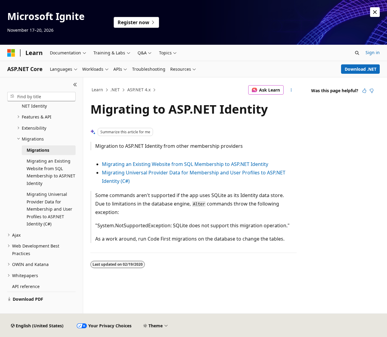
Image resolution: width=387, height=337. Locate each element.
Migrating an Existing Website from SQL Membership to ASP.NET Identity (185, 164)
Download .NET (360, 69)
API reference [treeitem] (26, 286)
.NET (115, 89)
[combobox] (41, 97)
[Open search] (357, 52)
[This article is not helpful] (371, 90)
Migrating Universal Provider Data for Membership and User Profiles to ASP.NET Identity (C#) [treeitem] (49, 209)
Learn (97, 89)
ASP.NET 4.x (139, 89)
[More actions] (291, 90)
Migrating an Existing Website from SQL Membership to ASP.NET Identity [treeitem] (51, 172)
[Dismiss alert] (375, 12)
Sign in (373, 52)
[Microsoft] (11, 53)
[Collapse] (75, 84)
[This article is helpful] (364, 90)
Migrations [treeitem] (38, 150)
